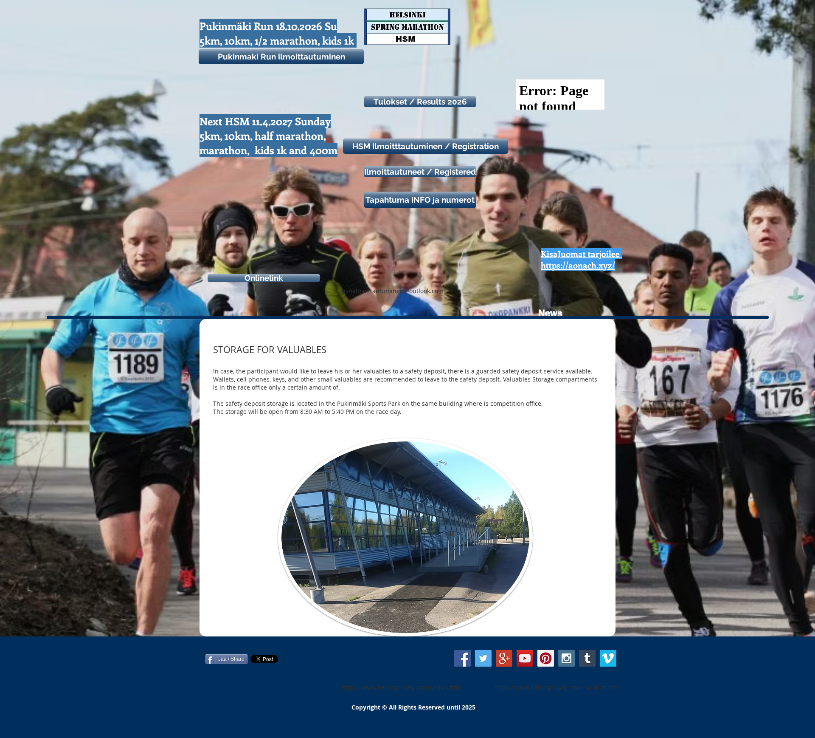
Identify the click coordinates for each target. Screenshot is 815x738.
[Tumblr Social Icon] (587, 658)
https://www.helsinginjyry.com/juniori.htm (401, 687)
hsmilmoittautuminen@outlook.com (393, 291)
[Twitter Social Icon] (483, 658)
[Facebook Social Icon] (462, 658)
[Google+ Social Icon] (504, 658)
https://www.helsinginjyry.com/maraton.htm (557, 687)
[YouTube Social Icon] (525, 658)
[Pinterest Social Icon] (545, 658)
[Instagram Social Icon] (566, 658)
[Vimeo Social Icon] (608, 658)
